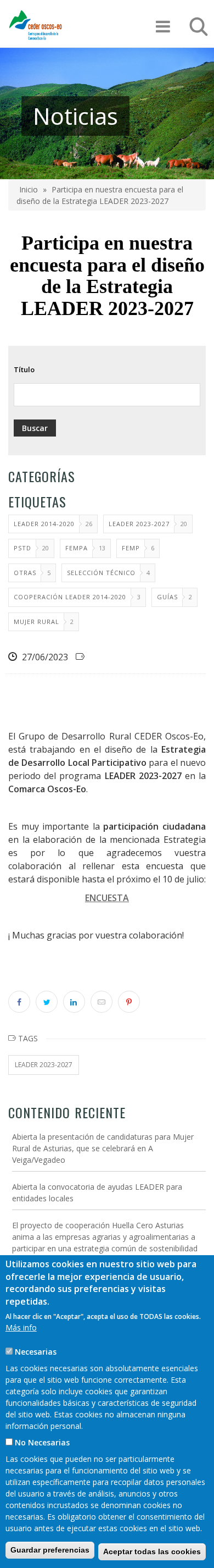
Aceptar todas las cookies (152, 1551)
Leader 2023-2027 (139, 524)
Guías (167, 597)
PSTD (22, 548)
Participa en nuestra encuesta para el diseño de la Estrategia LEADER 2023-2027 (99, 195)
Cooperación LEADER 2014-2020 (70, 597)
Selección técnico (101, 572)
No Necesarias (42, 1442)
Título (24, 369)
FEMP (131, 548)
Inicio (28, 189)
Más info (21, 1327)
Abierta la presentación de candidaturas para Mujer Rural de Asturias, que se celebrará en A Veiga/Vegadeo (103, 1148)
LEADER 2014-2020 (44, 524)
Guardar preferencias (49, 1549)
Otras (25, 572)
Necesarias (36, 1351)
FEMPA (76, 548)
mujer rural (36, 621)
